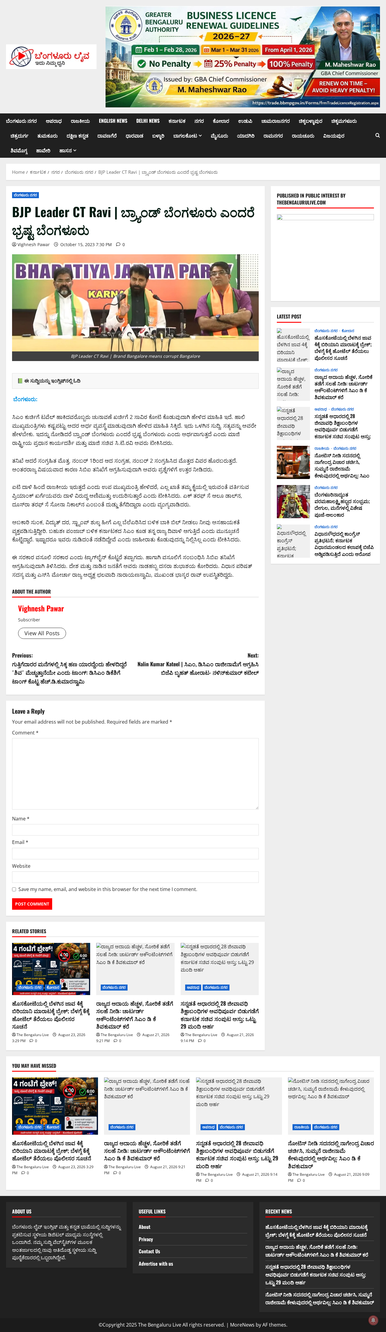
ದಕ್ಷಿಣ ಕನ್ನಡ (77, 135)
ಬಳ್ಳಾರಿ (158, 135)
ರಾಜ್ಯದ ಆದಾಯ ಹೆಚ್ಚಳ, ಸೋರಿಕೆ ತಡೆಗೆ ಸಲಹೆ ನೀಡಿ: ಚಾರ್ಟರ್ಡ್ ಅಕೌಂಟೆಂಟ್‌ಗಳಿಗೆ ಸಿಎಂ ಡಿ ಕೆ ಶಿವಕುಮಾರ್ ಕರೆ (134, 1014)
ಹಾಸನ (65, 150)
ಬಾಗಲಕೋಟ (185, 135)
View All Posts (42, 633)
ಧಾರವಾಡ (134, 135)
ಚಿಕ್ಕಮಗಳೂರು (344, 120)
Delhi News (148, 120)
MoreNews (242, 1324)
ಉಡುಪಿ (245, 120)
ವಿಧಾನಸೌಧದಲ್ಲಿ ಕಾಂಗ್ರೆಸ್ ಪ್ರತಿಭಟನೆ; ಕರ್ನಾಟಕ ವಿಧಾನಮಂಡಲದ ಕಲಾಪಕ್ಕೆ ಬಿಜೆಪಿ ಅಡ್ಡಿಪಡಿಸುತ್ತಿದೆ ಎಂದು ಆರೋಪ (293, 540)
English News (113, 120)
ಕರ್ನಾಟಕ (177, 120)
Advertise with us (156, 1263)
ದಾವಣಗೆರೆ (107, 135)
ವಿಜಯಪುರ (333, 135)
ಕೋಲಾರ (221, 120)
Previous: (69, 668)
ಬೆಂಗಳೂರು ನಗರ (21, 120)
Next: (198, 664)
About (144, 1226)
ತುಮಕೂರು (47, 135)
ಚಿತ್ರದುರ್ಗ (19, 135)
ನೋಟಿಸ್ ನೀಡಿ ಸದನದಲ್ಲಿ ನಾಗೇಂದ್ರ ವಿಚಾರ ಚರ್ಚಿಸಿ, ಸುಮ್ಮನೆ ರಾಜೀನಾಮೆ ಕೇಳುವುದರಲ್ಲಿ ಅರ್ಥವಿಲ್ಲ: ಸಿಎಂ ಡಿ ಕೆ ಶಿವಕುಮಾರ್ (293, 462)
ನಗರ (199, 120)
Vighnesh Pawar (33, 244)
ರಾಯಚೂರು (303, 135)
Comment (25, 732)
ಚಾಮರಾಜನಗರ (275, 120)
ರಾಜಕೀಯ (80, 120)
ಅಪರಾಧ (54, 120)
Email (20, 842)
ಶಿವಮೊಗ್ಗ (19, 150)
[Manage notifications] (373, 1320)
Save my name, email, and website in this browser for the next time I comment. (107, 889)
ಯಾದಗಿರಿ (246, 135)
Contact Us (149, 1251)
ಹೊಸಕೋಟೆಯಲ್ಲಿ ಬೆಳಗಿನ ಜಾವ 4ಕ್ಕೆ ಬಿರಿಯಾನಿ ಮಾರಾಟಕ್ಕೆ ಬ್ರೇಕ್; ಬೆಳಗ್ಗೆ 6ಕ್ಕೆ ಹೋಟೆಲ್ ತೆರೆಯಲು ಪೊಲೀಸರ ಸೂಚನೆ (51, 1014)
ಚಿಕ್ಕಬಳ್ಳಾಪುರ (310, 120)
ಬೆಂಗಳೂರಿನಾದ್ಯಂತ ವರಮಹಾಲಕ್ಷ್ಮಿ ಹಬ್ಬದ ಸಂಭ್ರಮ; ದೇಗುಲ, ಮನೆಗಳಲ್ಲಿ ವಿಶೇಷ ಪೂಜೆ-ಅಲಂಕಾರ (293, 501)
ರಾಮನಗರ (273, 135)
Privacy (146, 1239)
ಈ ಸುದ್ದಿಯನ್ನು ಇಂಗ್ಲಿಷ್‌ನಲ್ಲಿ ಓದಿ (52, 380)
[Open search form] (377, 135)
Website (21, 866)
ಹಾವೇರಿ (43, 150)
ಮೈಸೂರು (219, 135)
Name (21, 818)
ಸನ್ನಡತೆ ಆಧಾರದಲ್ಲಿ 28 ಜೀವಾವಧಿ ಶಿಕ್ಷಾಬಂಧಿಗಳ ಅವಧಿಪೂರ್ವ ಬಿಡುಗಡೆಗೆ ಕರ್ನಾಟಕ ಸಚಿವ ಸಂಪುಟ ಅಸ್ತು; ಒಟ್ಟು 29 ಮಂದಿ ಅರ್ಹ (220, 1014)
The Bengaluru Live (33, 1034)
